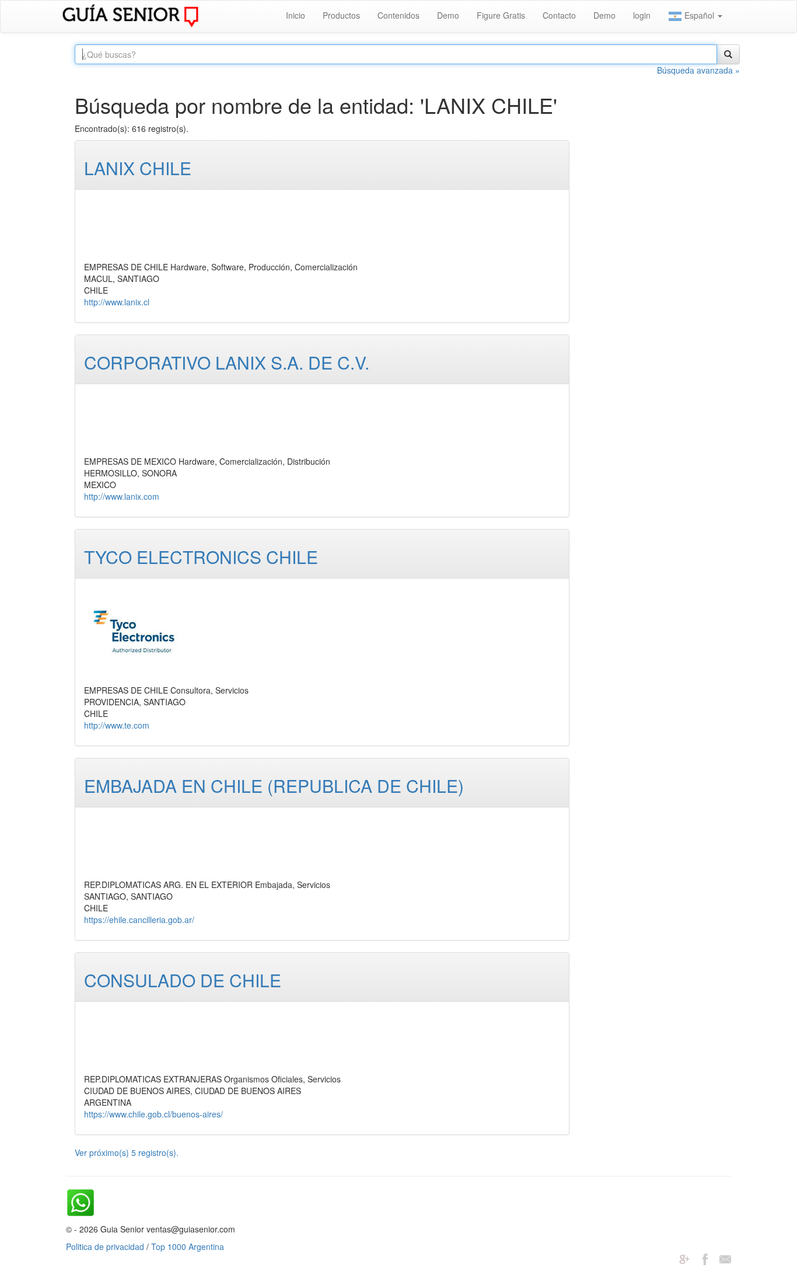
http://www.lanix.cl (116, 302)
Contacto (559, 15)
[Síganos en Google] (684, 1258)
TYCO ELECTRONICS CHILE (201, 556)
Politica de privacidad (105, 1246)
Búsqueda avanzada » (698, 70)
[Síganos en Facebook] (705, 1258)
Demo (448, 15)
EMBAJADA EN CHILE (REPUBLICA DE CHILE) (274, 785)
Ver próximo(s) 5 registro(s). (127, 1152)
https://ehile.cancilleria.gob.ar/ (139, 919)
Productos (341, 15)
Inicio (295, 15)
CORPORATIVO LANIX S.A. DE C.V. (226, 362)
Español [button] (699, 15)
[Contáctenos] (725, 1258)
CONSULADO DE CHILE (182, 980)
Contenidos (398, 15)
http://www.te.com (116, 725)
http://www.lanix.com (121, 496)
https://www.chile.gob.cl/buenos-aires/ (153, 1114)
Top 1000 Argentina (187, 1246)
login (642, 15)
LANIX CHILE (137, 167)
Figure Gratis (501, 15)
